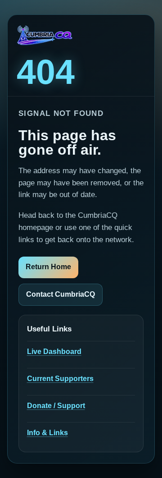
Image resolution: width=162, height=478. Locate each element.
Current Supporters (60, 378)
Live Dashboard (54, 351)
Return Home (48, 267)
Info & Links (47, 433)
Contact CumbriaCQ (60, 294)
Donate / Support (56, 405)
